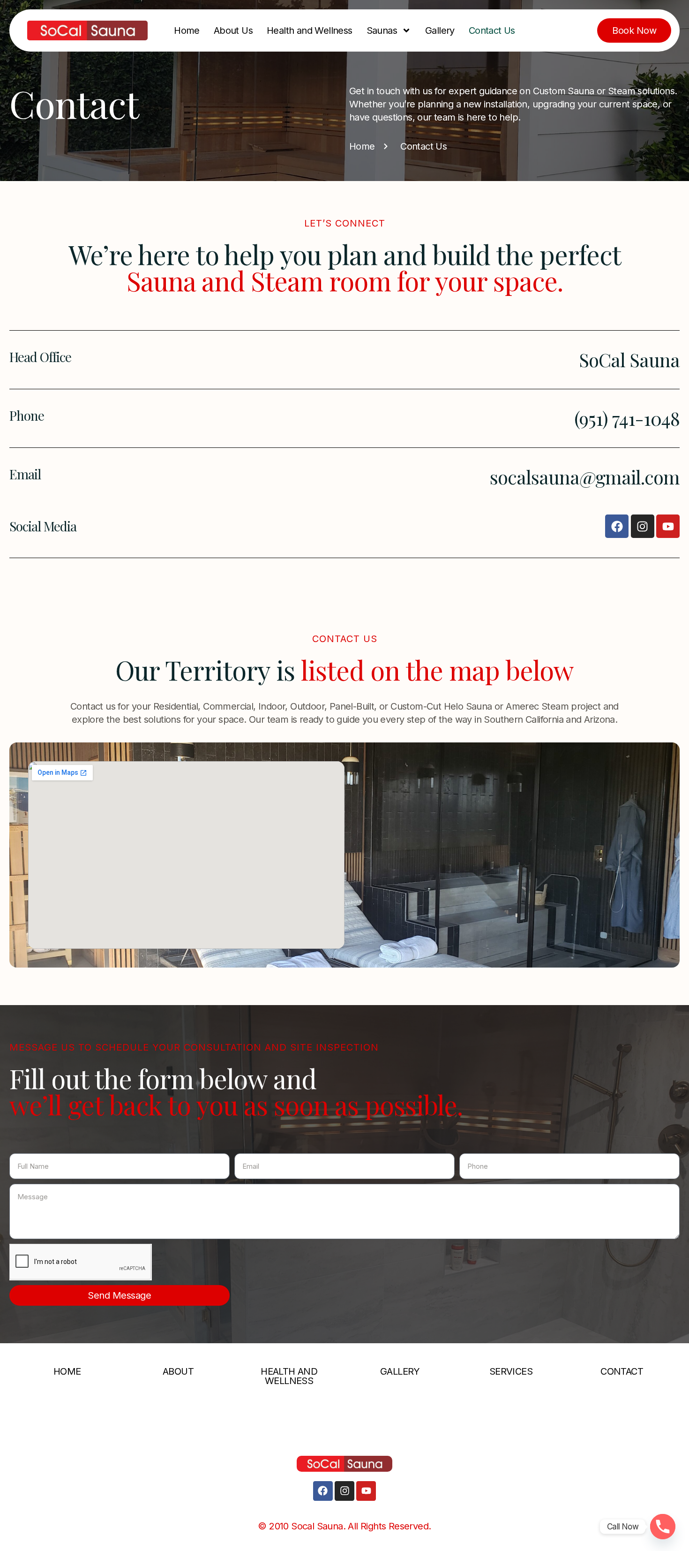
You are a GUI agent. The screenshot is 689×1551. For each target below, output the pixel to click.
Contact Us (492, 30)
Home (187, 30)
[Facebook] (617, 526)
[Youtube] (668, 526)
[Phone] (662, 1526)
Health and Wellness (309, 30)
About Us (233, 30)
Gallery (440, 30)
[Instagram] (642, 526)
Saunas (382, 30)
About (178, 1371)
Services (510, 1371)
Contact (621, 1371)
